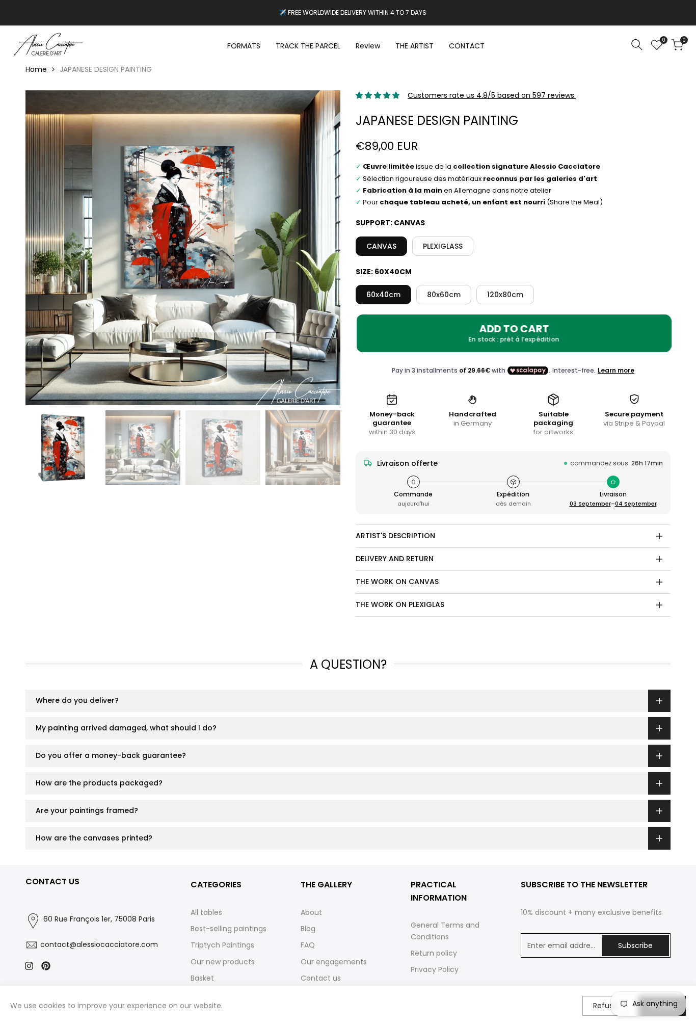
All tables (206, 912)
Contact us (321, 978)
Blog (308, 929)
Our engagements (334, 962)
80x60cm (444, 295)
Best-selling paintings (228, 929)
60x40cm (383, 295)
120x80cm (505, 295)
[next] (320, 248)
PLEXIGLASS (443, 246)
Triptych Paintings (222, 945)
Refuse (605, 1006)
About (311, 912)
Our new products (223, 962)
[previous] (46, 248)
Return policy (434, 953)
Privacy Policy (435, 969)
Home (36, 69)
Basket (202, 978)
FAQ (308, 945)
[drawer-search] (637, 44)
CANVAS (381, 246)
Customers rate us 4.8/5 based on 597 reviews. (492, 95)
